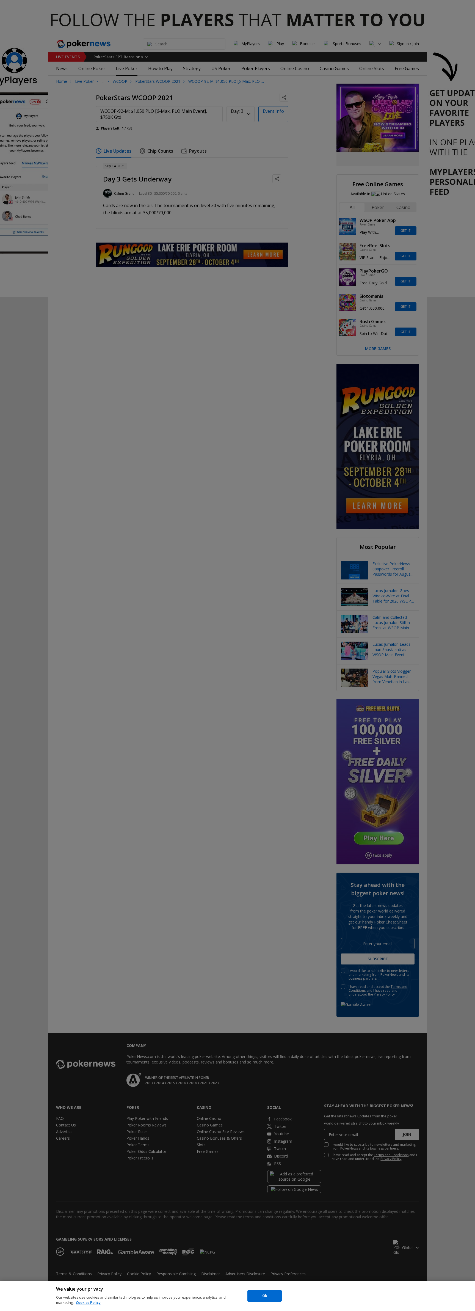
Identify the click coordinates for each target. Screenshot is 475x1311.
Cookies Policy (88, 1302)
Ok (264, 1295)
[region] (237, 1296)
